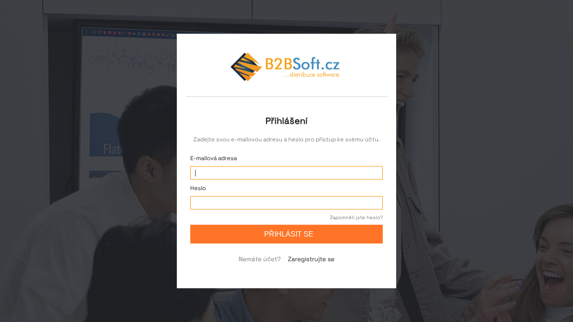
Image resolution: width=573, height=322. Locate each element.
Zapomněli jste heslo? (356, 217)
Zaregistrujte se (311, 259)
